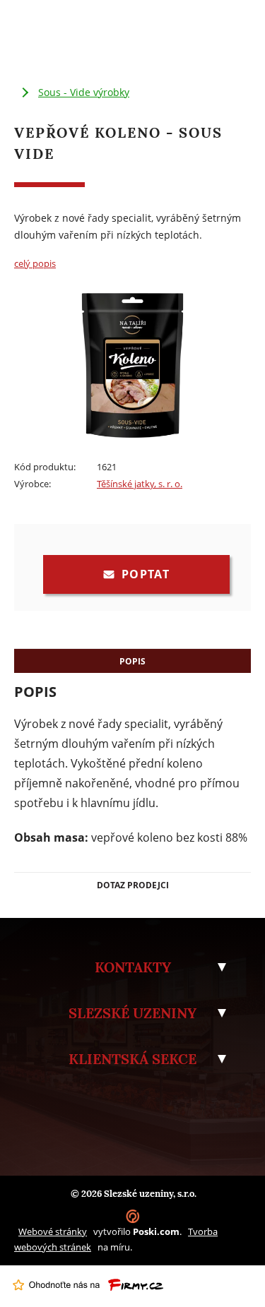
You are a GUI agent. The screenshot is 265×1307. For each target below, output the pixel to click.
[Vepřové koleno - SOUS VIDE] (132, 438)
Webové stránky (52, 1231)
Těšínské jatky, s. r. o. (139, 483)
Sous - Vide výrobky (83, 92)
